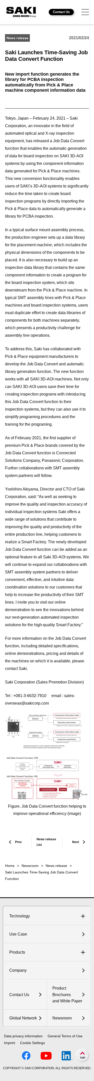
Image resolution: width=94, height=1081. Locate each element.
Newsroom (30, 866)
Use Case (18, 934)
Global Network (23, 1018)
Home (10, 866)
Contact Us (61, 12)
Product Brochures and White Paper (67, 994)
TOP (82, 1057)
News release (56, 866)
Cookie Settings (32, 1043)
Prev (18, 842)
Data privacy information (23, 1036)
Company (18, 970)
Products (17, 952)
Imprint (9, 1043)
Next (75, 842)
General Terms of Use (65, 1036)
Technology (19, 916)
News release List (46, 842)
